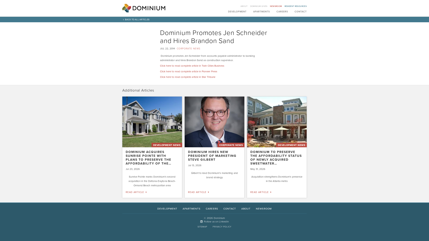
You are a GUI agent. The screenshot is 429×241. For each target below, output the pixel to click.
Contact (301, 12)
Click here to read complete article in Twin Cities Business (192, 65)
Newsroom (276, 6)
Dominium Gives (258, 6)
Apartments (261, 12)
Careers (282, 12)
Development (237, 12)
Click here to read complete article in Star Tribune (187, 76)
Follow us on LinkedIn (216, 221)
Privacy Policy (222, 226)
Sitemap (202, 226)
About (244, 6)
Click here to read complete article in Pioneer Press (188, 71)
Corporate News (188, 48)
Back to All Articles (137, 19)
